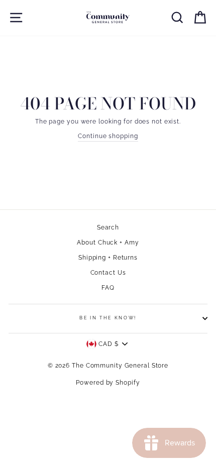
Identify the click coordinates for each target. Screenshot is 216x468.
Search (108, 227)
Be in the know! (108, 317)
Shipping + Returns (108, 257)
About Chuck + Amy (108, 242)
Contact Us (108, 272)
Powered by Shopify (108, 382)
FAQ (108, 287)
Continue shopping (108, 136)
